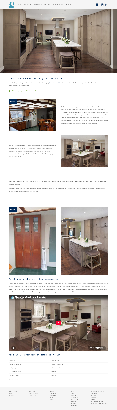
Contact (67, 4)
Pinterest (53, 397)
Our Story (47, 4)
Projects (27, 4)
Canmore (11, 395)
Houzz (52, 399)
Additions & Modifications (99, 403)
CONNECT (32, 391)
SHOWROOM (13, 391)
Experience (37, 4)
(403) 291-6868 (33, 393)
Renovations (58, 4)
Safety (93, 399)
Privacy (93, 395)
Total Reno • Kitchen (56, 83)
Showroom (74, 405)
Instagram (53, 393)
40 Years (73, 403)
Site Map (94, 393)
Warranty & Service (97, 401)
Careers (93, 397)
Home (20, 4)
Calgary (11, 393)
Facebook (53, 395)
